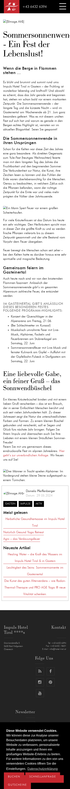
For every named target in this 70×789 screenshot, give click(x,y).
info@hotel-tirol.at (57, 649)
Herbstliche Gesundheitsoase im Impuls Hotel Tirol (35, 522)
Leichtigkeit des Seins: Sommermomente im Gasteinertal (35, 571)
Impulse (25, 503)
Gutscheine (17, 785)
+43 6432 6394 (34, 7)
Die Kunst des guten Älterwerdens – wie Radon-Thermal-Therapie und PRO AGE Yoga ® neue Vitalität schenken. (35, 587)
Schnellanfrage (42, 777)
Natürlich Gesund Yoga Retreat (23, 532)
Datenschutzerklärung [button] (42, 768)
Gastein (10, 503)
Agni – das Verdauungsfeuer (21, 538)
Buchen (14, 777)
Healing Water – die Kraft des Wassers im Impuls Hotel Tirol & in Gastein (35, 558)
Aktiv (39, 503)
